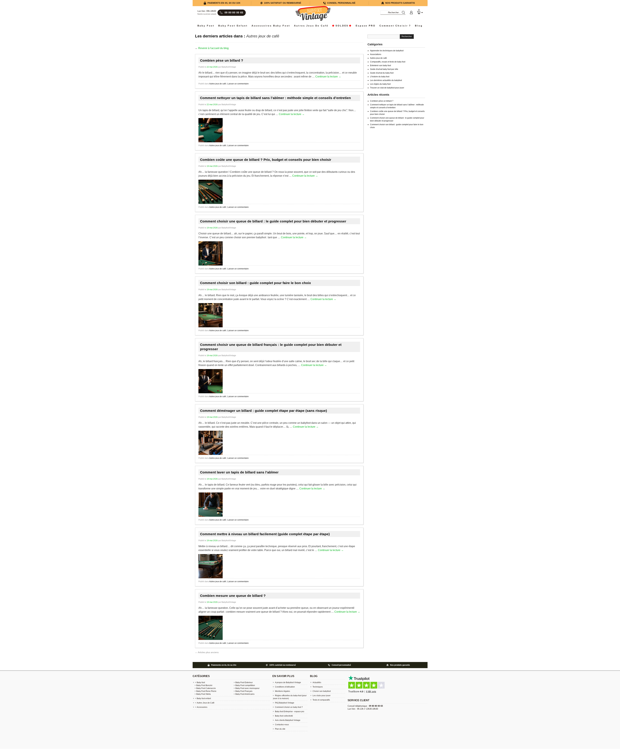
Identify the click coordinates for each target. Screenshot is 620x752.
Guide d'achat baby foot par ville (384, 69)
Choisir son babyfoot (321, 691)
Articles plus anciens (207, 652)
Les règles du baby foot (380, 84)
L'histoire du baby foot (379, 76)
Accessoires (202, 707)
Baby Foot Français (243, 691)
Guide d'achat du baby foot (381, 73)
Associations (375, 54)
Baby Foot (206, 26)
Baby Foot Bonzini (204, 685)
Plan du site (279, 729)
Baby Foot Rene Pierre (206, 691)
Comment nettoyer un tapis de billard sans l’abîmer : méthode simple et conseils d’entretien (275, 98)
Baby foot (201, 682)
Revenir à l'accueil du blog (213, 48)
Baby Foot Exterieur (244, 682)
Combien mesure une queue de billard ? (233, 595)
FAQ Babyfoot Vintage (284, 703)
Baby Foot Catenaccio (206, 688)
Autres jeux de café (217, 84)
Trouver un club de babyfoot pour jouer (387, 88)
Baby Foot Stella (203, 694)
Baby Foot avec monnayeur (247, 688)
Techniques (317, 687)
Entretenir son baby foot (380, 65)
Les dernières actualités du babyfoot (386, 80)
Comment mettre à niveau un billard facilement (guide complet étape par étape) (265, 534)
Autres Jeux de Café (311, 26)
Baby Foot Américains (244, 694)
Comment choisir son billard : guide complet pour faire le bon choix (255, 283)
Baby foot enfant (233, 26)
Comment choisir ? (395, 26)
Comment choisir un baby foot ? (288, 707)
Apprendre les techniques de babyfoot (386, 51)
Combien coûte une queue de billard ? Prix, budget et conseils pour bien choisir (265, 159)
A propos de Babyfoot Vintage (287, 682)
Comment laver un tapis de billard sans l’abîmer (239, 472)
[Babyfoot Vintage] (313, 13)
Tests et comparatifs (321, 700)
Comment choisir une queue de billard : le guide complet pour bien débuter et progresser (273, 221)
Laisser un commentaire (238, 84)
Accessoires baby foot (271, 26)
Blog (419, 26)
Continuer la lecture (328, 76)
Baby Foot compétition (245, 685)
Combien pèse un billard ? (221, 60)
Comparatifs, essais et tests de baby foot (387, 62)
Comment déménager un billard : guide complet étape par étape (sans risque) (263, 410)
